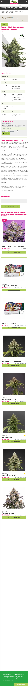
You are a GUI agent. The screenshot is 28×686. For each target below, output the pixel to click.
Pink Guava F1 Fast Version (13, 246)
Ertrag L (3, 12)
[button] (7, 684)
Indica (16, 11)
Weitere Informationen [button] (9, 680)
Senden (6, 133)
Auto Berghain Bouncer (11, 361)
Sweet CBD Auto (9, 12)
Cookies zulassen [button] (21, 684)
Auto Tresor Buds (9, 399)
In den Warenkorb (14, 517)
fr (23, 5)
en (21, 5)
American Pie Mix (9, 324)
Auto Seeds (3, 31)
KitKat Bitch (7, 437)
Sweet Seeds (4, 511)
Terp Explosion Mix (9, 286)
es (19, 5)
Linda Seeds (4, 473)
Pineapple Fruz (8, 513)
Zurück (5, 24)
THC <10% (21, 11)
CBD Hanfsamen (10, 11)
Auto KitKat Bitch (9, 475)
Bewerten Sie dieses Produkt (11, 206)
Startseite (3, 11)
